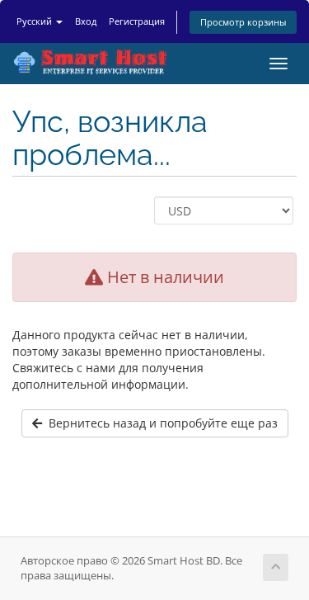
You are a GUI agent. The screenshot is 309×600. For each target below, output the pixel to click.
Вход (85, 21)
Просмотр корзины (243, 22)
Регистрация (137, 21)
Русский (35, 21)
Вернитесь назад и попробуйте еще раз (160, 423)
